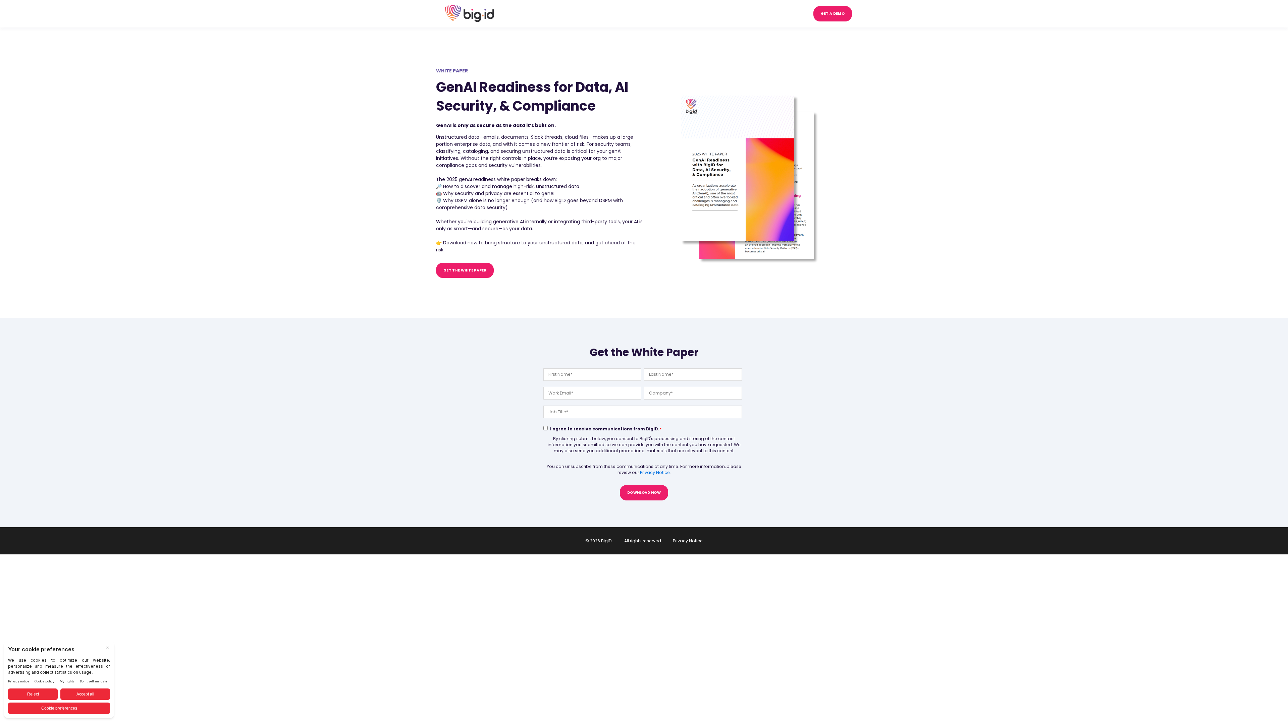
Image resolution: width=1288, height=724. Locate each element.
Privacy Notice (655, 472)
